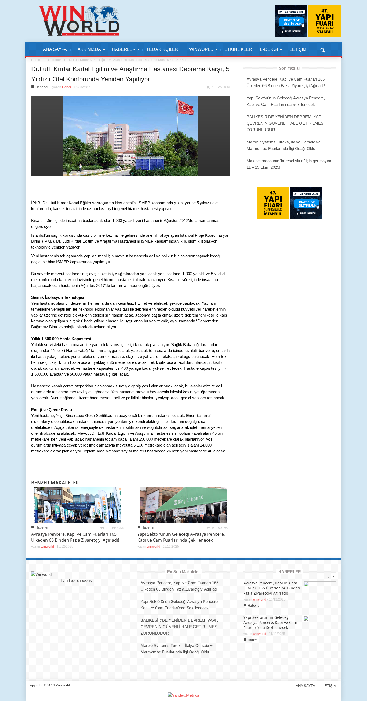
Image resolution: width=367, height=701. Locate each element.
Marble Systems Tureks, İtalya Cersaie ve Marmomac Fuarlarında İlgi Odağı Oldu (284, 145)
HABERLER (122, 52)
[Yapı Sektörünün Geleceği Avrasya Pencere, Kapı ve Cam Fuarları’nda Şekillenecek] (183, 504)
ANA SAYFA (55, 49)
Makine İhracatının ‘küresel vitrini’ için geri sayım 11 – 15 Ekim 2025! (289, 164)
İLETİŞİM (297, 49)
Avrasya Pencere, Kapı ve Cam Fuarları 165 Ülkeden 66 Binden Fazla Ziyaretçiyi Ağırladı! (75, 537)
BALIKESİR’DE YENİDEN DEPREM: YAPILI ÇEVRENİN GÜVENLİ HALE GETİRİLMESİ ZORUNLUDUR (286, 123)
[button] (322, 49)
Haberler (54, 60)
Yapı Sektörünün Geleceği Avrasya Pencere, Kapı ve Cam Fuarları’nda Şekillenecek (181, 537)
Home (35, 60)
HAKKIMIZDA (86, 52)
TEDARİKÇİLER (160, 52)
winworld (47, 546)
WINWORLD (199, 52)
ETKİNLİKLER (238, 49)
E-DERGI (267, 52)
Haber (66, 87)
